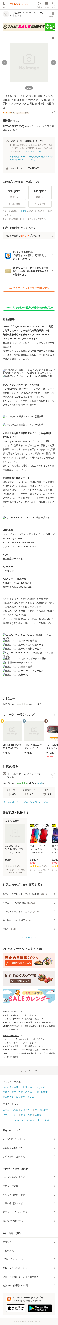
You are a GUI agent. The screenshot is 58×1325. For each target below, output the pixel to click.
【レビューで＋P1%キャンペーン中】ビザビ (22, 1039)
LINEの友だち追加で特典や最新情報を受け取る (29, 307)
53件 (40, 783)
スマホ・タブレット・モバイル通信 (18, 1015)
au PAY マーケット (11, 1012)
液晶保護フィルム (32, 1019)
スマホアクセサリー (11, 1019)
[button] (53, 112)
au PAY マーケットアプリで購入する (29, 288)
